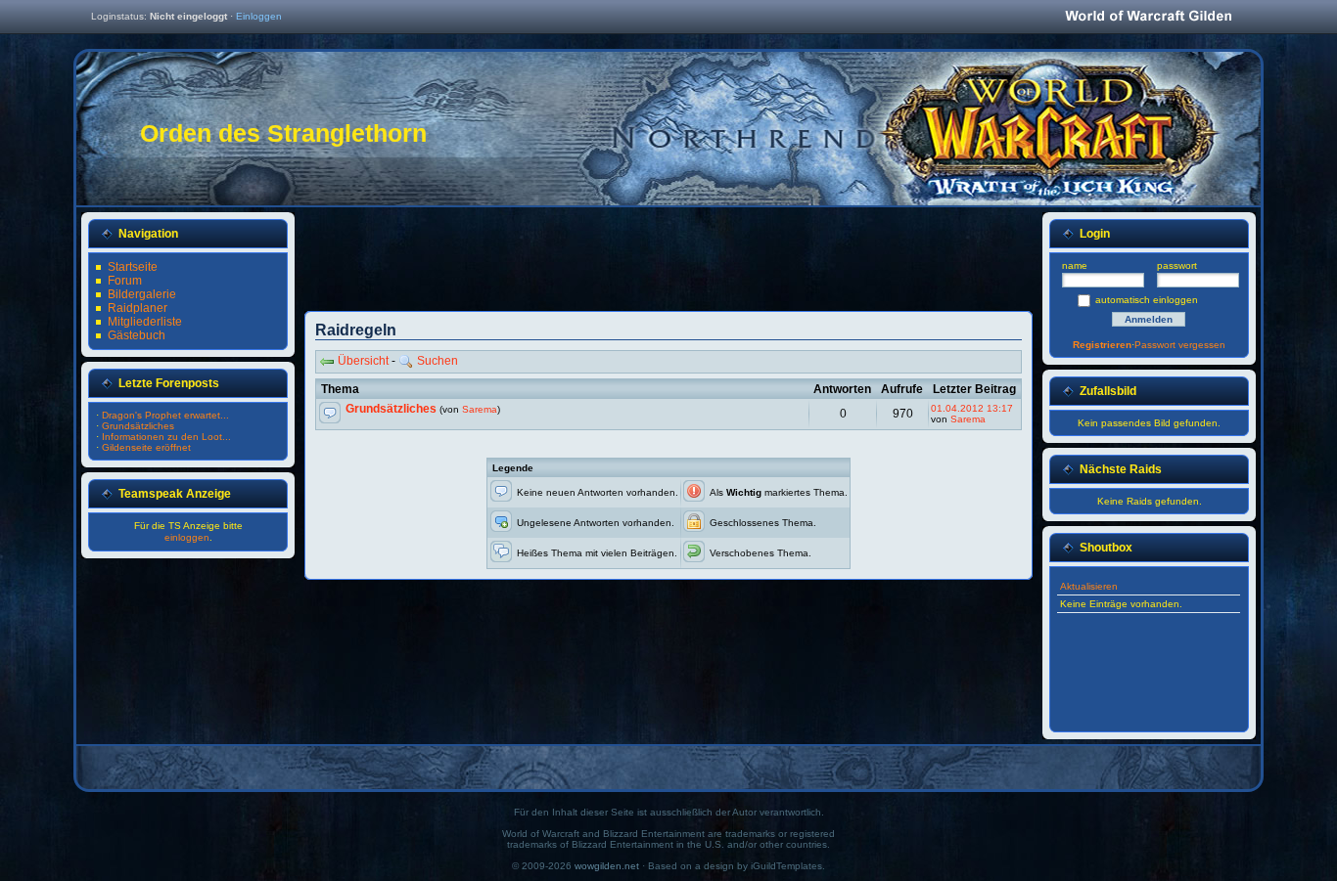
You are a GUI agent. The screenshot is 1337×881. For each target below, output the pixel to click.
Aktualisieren (1089, 586)
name (1074, 265)
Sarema (479, 409)
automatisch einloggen (1146, 299)
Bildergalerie (142, 294)
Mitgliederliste (145, 322)
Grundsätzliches (391, 409)
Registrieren (1102, 344)
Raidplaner (137, 308)
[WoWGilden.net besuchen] (1148, 17)
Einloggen (259, 16)
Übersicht (363, 361)
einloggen (186, 537)
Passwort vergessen (1179, 344)
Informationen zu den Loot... (166, 436)
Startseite (133, 267)
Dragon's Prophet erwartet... (165, 415)
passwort (1177, 265)
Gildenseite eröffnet (146, 447)
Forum (125, 280)
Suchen (437, 361)
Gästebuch (136, 335)
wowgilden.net (607, 865)
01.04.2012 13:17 (972, 408)
